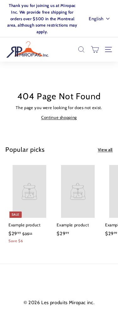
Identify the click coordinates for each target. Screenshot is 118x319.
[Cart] (94, 49)
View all (105, 149)
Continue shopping (59, 117)
